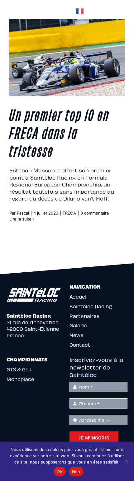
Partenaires (84, 316)
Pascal (23, 213)
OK (60, 471)
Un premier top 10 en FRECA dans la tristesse (59, 132)
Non (76, 471)
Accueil (78, 297)
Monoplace (20, 379)
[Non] (126, 461)
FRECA (69, 213)
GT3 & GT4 (19, 369)
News (76, 335)
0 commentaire (94, 213)
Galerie (78, 325)
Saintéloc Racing (90, 306)
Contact (79, 345)
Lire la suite (20, 218)
